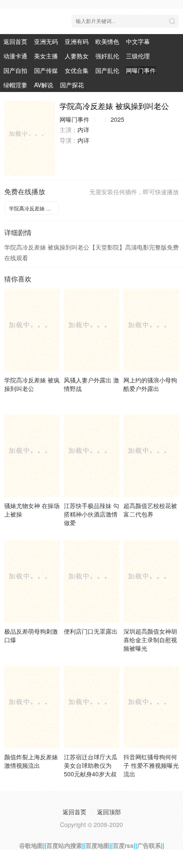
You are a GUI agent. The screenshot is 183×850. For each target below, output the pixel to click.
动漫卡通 (15, 56)
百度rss (123, 845)
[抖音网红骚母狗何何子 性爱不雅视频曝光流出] (151, 706)
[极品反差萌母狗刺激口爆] (32, 581)
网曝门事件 (141, 70)
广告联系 (149, 845)
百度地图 (97, 845)
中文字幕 (138, 41)
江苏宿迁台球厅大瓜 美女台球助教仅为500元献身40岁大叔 (90, 765)
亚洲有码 (77, 41)
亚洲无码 (46, 41)
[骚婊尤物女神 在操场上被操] (32, 455)
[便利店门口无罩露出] (91, 581)
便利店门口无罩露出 (90, 631)
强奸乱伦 (107, 56)
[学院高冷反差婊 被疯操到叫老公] (29, 138)
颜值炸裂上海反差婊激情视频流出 (31, 761)
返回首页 (15, 41)
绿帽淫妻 (15, 85)
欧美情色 (107, 41)
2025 (117, 119)
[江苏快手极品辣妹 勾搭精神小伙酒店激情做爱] (91, 455)
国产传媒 (46, 70)
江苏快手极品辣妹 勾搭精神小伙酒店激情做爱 (91, 514)
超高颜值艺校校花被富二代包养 (150, 509)
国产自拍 (15, 70)
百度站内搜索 (64, 845)
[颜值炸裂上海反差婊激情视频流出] (32, 706)
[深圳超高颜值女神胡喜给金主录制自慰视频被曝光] (151, 581)
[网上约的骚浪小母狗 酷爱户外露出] (151, 329)
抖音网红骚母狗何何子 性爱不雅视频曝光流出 (151, 765)
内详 (83, 129)
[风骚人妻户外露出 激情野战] (91, 329)
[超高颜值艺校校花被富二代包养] (151, 455)
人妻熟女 (77, 56)
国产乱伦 (107, 70)
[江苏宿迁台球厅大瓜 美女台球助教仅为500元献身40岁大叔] (91, 706)
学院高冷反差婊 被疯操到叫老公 (34, 208)
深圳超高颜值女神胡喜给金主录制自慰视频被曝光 (150, 639)
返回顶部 (109, 811)
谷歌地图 (31, 845)
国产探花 (72, 85)
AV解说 (43, 85)
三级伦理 (138, 56)
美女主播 (46, 56)
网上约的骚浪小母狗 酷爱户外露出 (150, 384)
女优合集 (77, 70)
